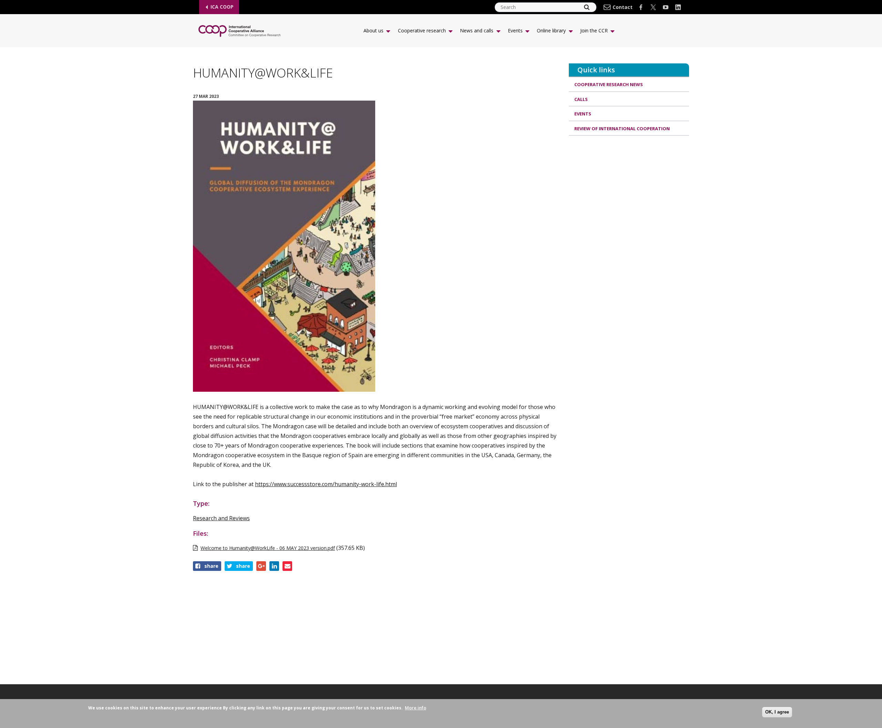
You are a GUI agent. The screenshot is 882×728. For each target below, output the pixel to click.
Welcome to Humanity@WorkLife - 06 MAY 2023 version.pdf (268, 548)
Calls (581, 99)
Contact (623, 7)
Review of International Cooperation (622, 128)
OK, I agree (777, 712)
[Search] (586, 7)
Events (582, 114)
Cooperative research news (608, 84)
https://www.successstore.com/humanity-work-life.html (326, 484)
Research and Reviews (221, 518)
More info (415, 708)
